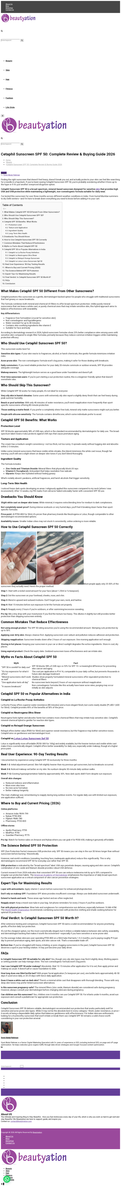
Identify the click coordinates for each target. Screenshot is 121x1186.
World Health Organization (17, 910)
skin (98, 189)
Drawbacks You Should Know (17, 236)
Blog (7, 6)
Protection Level (15, 225)
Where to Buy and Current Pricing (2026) (22, 267)
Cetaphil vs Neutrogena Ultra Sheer (23, 255)
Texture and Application (18, 228)
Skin (8, 70)
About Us (9, 4)
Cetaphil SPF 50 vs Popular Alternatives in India (24, 249)
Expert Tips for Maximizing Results (20, 274)
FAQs (7, 280)
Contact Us (10, 10)
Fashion (9, 98)
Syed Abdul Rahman (11, 175)
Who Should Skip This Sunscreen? (19, 218)
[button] (6, 1179)
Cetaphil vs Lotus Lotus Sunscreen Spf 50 (25, 261)
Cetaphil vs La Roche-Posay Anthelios (24, 252)
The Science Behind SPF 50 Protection (22, 271)
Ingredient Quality (16, 231)
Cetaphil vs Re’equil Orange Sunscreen (24, 258)
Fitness (9, 89)
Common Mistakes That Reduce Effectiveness (24, 243)
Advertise (9, 8)
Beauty (9, 61)
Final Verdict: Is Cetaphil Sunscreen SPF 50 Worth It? (28, 277)
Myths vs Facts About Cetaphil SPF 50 (20, 246)
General (11, 1085)
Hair (7, 79)
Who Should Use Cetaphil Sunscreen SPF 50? (24, 215)
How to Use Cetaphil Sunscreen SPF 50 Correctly (25, 240)
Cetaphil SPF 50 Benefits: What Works (20, 222)
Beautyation (37, 1132)
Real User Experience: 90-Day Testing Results (25, 264)
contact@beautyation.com (21, 1121)
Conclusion (10, 283)
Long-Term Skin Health (18, 233)
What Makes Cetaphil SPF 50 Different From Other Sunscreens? (32, 212)
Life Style (10, 107)
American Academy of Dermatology (50, 875)
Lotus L (31, 738)
